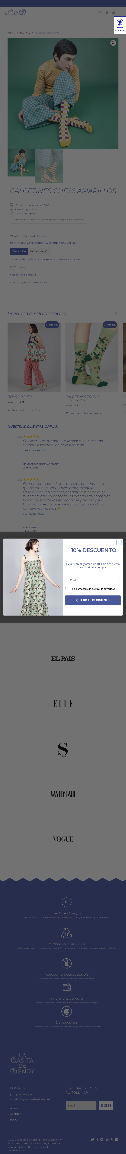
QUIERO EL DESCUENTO (93, 600)
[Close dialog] (119, 542)
